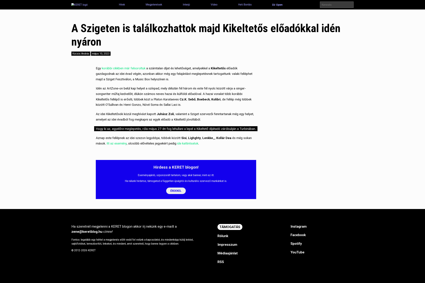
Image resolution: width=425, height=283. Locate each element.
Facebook (298, 235)
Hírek (122, 4)
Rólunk (222, 236)
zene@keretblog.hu (86, 232)
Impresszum (227, 245)
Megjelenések (154, 4)
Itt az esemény (117, 143)
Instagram (299, 226)
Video (214, 4)
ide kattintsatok (187, 143)
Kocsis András (80, 53)
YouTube (297, 252)
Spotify (296, 244)
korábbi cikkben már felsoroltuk (123, 68)
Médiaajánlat (227, 253)
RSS (220, 262)
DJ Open (277, 4)
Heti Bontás (245, 4)
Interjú (186, 4)
